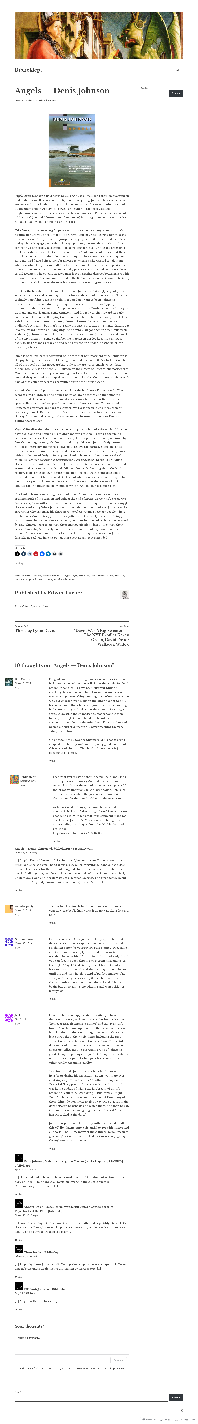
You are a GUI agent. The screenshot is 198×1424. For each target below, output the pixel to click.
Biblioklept (28, 70)
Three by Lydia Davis (35, 629)
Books (27, 575)
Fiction (109, 575)
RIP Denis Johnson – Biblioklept (45, 1289)
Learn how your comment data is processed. (97, 1368)
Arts (81, 575)
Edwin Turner (51, 100)
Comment (118, 1360)
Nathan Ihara (24, 939)
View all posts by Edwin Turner (33, 606)
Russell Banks (60, 579)
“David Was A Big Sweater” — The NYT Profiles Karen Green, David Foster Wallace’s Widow (101, 636)
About (179, 70)
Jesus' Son (119, 575)
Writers (55, 575)
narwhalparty (24, 906)
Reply (17, 688)
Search (144, 88)
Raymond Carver (34, 579)
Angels (74, 575)
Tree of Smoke (31, 503)
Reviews (47, 575)
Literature (36, 575)
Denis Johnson (98, 575)
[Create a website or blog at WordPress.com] (182, 1410)
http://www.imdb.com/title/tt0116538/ (77, 833)
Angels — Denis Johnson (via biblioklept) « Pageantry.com (54, 848)
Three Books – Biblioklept (42, 1252)
